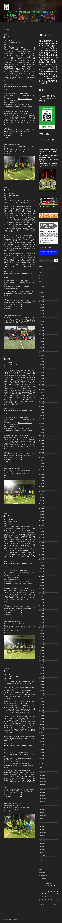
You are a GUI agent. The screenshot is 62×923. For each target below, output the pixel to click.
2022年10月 (41, 426)
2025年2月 (41, 347)
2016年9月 (41, 633)
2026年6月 (41, 301)
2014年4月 (41, 715)
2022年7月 (41, 435)
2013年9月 (41, 735)
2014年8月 (41, 704)
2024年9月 (41, 361)
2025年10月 (41, 324)
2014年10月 (41, 698)
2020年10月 (41, 494)
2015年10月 (41, 664)
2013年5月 (41, 747)
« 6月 (42, 904)
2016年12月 (41, 625)
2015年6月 (41, 676)
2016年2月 (41, 653)
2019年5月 (41, 542)
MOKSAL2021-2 (42, 818)
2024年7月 (41, 367)
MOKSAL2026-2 (42, 846)
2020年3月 (41, 514)
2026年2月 (41, 313)
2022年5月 (41, 440)
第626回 (41, 278)
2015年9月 (41, 667)
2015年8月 (41, 670)
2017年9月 (41, 599)
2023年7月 (41, 401)
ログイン (41, 869)
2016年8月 (41, 636)
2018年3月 (41, 582)
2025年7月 (41, 333)
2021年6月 (41, 472)
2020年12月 (41, 489)
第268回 (7, 670)
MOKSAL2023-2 (42, 829)
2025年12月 (41, 319)
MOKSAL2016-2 (42, 789)
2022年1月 (41, 452)
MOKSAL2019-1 (42, 804)
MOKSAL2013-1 (42, 770)
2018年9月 (41, 565)
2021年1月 (41, 486)
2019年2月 (41, 551)
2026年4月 (41, 307)
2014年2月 (41, 721)
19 (48, 896)
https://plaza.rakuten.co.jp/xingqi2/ (13, 102)
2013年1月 (41, 758)
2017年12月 (41, 591)
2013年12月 (41, 727)
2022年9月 (41, 429)
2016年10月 (41, 630)
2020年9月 (41, 497)
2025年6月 (41, 336)
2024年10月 (41, 358)
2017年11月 (41, 594)
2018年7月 (41, 571)
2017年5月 (41, 610)
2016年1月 (41, 656)
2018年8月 (41, 568)
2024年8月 (41, 364)
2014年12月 (41, 693)
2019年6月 (41, 540)
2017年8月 (41, 602)
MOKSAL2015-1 (42, 781)
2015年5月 (41, 678)
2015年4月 (41, 681)
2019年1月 (41, 554)
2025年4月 (41, 341)
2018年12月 (41, 557)
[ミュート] (54, 206)
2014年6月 (41, 710)
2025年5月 (41, 338)
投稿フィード (42, 872)
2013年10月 (41, 732)
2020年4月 (41, 511)
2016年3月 (41, 650)
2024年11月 (41, 355)
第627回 (41, 275)
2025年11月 (41, 321)
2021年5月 (41, 474)
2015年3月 (41, 684)
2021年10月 (41, 460)
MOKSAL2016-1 (42, 787)
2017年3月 (41, 616)
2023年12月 (41, 387)
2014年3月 (41, 718)
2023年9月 (41, 395)
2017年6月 (41, 608)
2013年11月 (41, 730)
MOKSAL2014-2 (42, 778)
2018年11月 (41, 559)
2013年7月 (41, 741)
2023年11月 (41, 389)
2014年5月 (41, 713)
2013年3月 (41, 752)
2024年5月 (41, 372)
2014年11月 (41, 696)
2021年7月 (41, 469)
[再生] (40, 206)
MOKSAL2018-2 (42, 801)
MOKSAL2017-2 (42, 795)
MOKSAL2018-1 (42, 798)
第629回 (41, 270)
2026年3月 (41, 310)
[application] (48, 202)
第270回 (7, 359)
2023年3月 (41, 412)
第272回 (7, 189)
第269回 (7, 516)
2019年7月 (41, 537)
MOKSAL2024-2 (42, 835)
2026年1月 (41, 316)
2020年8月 (41, 500)
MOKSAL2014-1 (42, 775)
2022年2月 (41, 449)
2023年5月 (41, 406)
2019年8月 (41, 534)
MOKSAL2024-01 (43, 832)
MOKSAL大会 (42, 849)
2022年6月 (41, 438)
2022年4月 (41, 443)
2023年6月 (41, 404)
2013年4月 (41, 749)
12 (48, 893)
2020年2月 (41, 517)
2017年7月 (41, 605)
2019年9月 (41, 531)
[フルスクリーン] (56, 206)
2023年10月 (41, 392)
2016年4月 (41, 647)
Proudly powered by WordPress (10, 919)
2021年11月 (41, 457)
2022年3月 (41, 446)
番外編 (40, 860)
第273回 (7, 37)
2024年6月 (41, 370)
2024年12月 (41, 353)
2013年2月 (41, 755)
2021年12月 (41, 455)
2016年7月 (41, 639)
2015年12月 (41, 659)
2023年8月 (41, 398)
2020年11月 (41, 491)
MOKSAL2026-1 (42, 843)
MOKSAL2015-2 (42, 784)
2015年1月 (41, 690)
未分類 (40, 858)
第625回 (41, 281)
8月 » (54, 904)
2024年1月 (41, 384)
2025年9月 (41, 327)
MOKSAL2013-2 (42, 773)
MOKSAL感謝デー (43, 852)
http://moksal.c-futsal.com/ (25, 99)
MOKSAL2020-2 (42, 812)
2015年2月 (41, 687)
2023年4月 (41, 409)
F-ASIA (40, 767)
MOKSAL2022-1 (42, 821)
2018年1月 (41, 588)
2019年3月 (41, 548)
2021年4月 (41, 477)
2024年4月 (41, 375)
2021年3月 (41, 480)
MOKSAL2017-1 (42, 792)
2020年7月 (41, 503)
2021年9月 (41, 463)
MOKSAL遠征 (42, 855)
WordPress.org (42, 878)
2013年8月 (41, 738)
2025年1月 (41, 350)
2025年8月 (41, 330)
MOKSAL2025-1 (42, 838)
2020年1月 (41, 520)
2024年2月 (41, 381)
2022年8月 (41, 432)
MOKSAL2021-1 (42, 815)
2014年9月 (41, 701)
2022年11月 (41, 423)
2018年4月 (41, 579)
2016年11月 (41, 627)
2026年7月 (41, 299)
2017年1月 (41, 622)
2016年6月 (41, 642)
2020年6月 (41, 506)
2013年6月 (41, 744)
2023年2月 (41, 415)
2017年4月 (41, 613)
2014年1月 (41, 724)
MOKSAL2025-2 (42, 841)
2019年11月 (41, 525)
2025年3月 (41, 344)
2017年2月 (41, 619)
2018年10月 (41, 562)
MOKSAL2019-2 (42, 807)
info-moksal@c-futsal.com (13, 106)
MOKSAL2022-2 (42, 824)
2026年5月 (41, 304)
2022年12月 (41, 421)
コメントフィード (43, 875)
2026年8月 (41, 296)
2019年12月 (41, 523)
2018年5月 (41, 576)
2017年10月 (41, 596)
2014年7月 (41, 707)
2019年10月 (41, 528)
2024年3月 (41, 378)
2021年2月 (41, 483)
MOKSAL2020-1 (42, 809)
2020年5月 (41, 508)
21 (54, 896)
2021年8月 (41, 466)
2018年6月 (41, 574)
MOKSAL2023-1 (42, 826)
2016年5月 (41, 645)
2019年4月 (41, 545)
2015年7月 (41, 673)
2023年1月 (41, 418)
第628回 (41, 272)
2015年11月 (41, 662)
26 (48, 899)
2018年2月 (41, 585)
